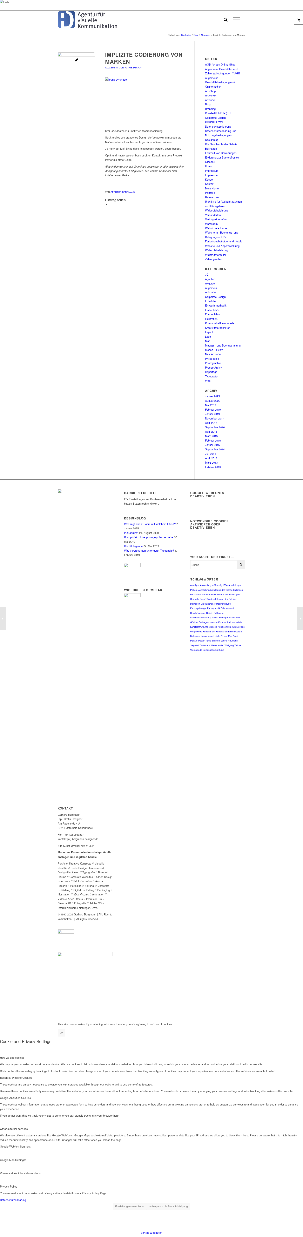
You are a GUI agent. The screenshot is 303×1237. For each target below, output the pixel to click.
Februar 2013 (213, 467)
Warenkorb (211, 224)
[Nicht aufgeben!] (300, 618)
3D (206, 274)
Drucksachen (207, 603)
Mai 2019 (210, 405)
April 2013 (211, 458)
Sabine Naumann (229, 640)
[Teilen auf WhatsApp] (110, 204)
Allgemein (111, 67)
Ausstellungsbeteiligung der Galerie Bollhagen (220, 589)
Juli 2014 (210, 454)
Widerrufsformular (215, 255)
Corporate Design (130, 67)
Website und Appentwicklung (222, 246)
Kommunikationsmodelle (219, 323)
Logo (208, 336)
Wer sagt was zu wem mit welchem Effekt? (150, 524)
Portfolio (210, 193)
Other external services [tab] (14, 1129)
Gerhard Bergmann (122, 192)
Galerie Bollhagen (214, 612)
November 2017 (214, 418)
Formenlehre (212, 314)
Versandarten (213, 215)
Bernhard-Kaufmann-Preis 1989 (206, 594)
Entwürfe (210, 301)
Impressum (211, 171)
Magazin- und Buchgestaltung (223, 345)
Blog (207, 104)
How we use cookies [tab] (12, 1058)
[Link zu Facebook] (236, 7)
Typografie (211, 376)
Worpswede (196, 649)
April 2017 (211, 423)
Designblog (211, 140)
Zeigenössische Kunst (213, 649)
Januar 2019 (212, 414)
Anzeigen (194, 585)
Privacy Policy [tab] (8, 1186)
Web (207, 381)
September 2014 (215, 449)
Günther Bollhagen (199, 622)
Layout (209, 332)
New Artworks (213, 354)
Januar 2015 (212, 445)
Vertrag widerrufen (216, 219)
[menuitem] (225, 20)
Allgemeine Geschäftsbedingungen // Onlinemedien (220, 82)
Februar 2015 (213, 440)
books (225, 594)
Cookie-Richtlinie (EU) (218, 113)
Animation (211, 292)
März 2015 (211, 436)
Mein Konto (212, 188)
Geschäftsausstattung (200, 617)
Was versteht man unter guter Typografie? (149, 550)
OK (61, 1032)
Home (208, 166)
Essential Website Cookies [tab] (16, 1078)
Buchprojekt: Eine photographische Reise (148, 537)
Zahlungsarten (213, 259)
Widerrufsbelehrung (216, 250)
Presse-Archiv (213, 367)
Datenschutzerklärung (218, 126)
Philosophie (212, 359)
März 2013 (211, 462)
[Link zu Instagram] (242, 7)
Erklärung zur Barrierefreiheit (222, 157)
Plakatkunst (131, 533)
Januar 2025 (212, 396)
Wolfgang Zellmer (233, 645)
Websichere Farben (216, 228)
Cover (203, 598)
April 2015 (211, 431)
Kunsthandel (209, 631)
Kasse (209, 179)
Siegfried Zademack (200, 645)
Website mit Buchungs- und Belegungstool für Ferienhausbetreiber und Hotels (223, 236)
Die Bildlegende (133, 546)
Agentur (209, 279)
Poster (201, 640)
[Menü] (235, 20)
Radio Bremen (213, 640)
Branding (210, 109)
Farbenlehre (212, 310)
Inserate (213, 622)
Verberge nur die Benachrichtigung (168, 1206)
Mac (207, 341)
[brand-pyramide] (76, 70)
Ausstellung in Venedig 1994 (214, 585)
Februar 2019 (213, 409)
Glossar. (210, 162)
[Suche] (225, 20)
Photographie (213, 363)
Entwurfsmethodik (216, 305)
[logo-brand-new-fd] (87, 20)
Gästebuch (234, 617)
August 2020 (212, 401)
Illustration (211, 319)
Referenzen (212, 197)
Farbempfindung (222, 603)
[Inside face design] (3, 618)
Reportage (211, 372)
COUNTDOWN (214, 122)
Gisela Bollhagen (220, 617)
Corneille (194, 598)
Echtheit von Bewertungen (220, 153)
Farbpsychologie (198, 608)
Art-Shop (210, 91)
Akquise (210, 283)
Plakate (193, 640)
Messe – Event (214, 350)
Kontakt (209, 184)
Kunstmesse (207, 636)
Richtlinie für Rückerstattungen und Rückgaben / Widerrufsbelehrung (223, 206)
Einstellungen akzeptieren (129, 1206)
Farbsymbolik (213, 608)
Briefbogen (234, 594)
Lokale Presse (220, 636)
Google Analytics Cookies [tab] (15, 1098)
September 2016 (215, 427)
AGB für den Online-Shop (220, 64)
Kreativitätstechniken (217, 328)
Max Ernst (233, 636)
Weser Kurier (217, 645)
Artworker (210, 95)
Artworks (210, 100)
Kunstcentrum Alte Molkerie (203, 626)
